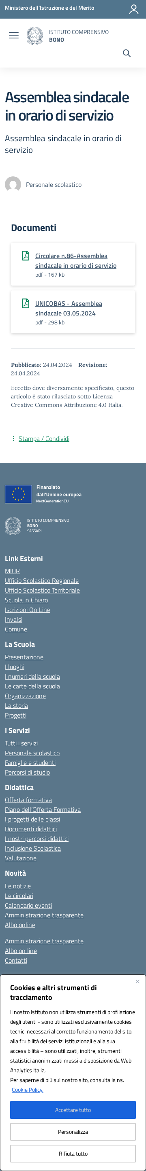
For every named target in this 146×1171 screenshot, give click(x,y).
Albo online (20, 925)
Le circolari (19, 895)
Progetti (15, 715)
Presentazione (24, 657)
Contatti (16, 960)
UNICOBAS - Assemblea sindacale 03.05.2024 (68, 308)
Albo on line (21, 950)
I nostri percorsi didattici (37, 838)
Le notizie (18, 886)
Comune (16, 629)
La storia (16, 705)
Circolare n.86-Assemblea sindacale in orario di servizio (75, 260)
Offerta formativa (28, 800)
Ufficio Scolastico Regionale (42, 580)
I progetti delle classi (32, 819)
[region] (73, 1072)
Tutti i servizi (21, 743)
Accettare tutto (73, 1109)
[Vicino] (137, 981)
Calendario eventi (28, 905)
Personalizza (73, 1131)
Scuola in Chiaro (26, 600)
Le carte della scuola (32, 686)
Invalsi (13, 619)
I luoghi (14, 666)
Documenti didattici (31, 829)
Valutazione (20, 858)
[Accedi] (134, 9)
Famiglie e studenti (30, 762)
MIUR (12, 571)
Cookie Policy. (27, 1089)
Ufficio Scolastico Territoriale (42, 590)
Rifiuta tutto (73, 1153)
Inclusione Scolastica (33, 848)
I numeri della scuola (32, 676)
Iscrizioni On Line (27, 609)
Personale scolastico (32, 753)
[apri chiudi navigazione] (14, 36)
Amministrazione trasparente (44, 915)
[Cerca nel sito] (126, 54)
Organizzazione (25, 696)
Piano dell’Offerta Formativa (43, 809)
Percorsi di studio (27, 772)
